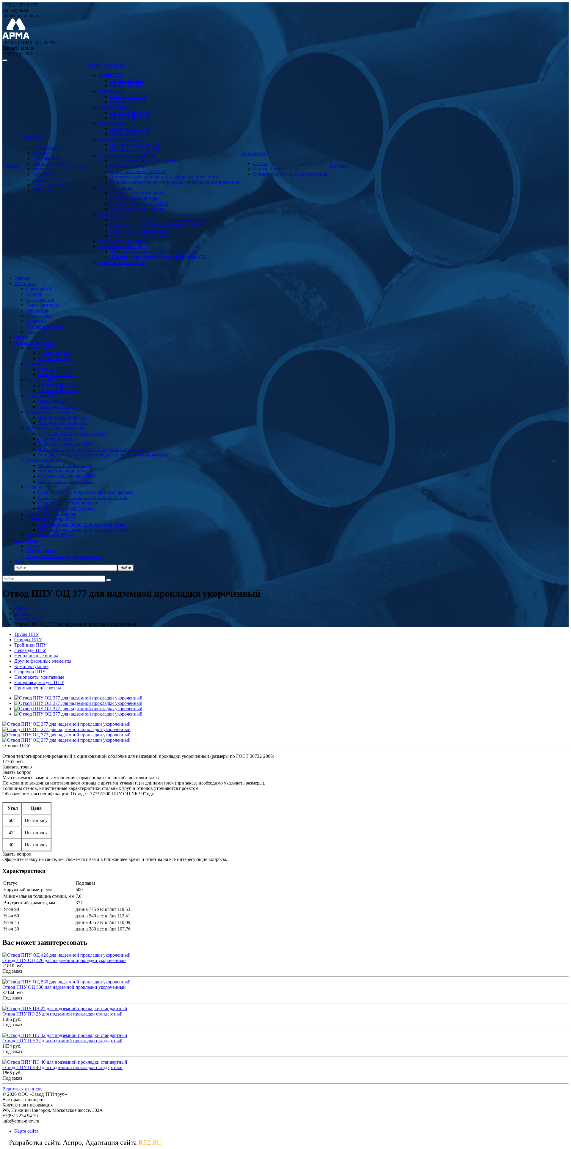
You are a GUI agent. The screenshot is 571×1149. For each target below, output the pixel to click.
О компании (44, 147)
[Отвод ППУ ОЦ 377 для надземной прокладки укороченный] (78, 697)
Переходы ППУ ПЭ (130, 128)
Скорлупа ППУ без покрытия (140, 230)
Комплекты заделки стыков (138, 208)
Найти (125, 567)
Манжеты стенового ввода (137, 192)
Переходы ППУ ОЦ (130, 133)
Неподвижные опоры (120, 139)
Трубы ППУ (110, 75)
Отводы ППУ (112, 91)
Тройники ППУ (114, 107)
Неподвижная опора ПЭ (134, 144)
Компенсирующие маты (134, 198)
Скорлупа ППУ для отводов (138, 235)
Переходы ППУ (114, 123)
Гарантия (41, 190)
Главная (11, 166)
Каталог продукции (107, 64)
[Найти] (108, 580)
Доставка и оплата (51, 184)
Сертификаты (46, 158)
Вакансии (42, 179)
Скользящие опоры (129, 166)
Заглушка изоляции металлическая (145, 160)
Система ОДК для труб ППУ (139, 203)
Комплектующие (115, 187)
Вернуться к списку (22, 1088)
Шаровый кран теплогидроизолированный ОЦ (158, 257)
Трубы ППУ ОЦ (126, 85)
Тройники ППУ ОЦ (130, 117)
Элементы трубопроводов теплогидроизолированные (164, 176)
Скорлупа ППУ (113, 214)
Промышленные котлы (121, 262)
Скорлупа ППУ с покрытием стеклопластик (155, 224)
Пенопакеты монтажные (123, 240)
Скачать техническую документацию (291, 174)
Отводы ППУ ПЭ (128, 96)
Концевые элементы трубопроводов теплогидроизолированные (175, 182)
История (41, 152)
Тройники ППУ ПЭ (130, 112)
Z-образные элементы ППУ (138, 171)
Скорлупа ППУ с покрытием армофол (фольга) (158, 219)
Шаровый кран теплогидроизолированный (154, 251)
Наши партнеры (48, 163)
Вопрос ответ (266, 168)
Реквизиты (43, 168)
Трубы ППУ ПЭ (126, 80)
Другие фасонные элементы (126, 155)
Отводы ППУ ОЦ (128, 101)
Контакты (340, 166)
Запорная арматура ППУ (123, 246)
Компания (32, 137)
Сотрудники (44, 174)
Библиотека (254, 153)
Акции (78, 166)
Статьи (260, 163)
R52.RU (150, 1142)
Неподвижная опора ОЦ (135, 150)
